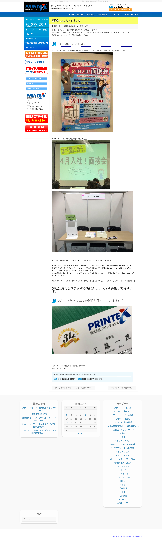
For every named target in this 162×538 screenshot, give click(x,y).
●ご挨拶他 (122, 496)
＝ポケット (122, 481)
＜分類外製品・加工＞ (122, 463)
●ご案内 (122, 499)
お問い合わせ (102, 15)
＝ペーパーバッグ (122, 477)
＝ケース (122, 470)
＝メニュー (122, 485)
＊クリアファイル (122, 441)
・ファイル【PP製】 (122, 411)
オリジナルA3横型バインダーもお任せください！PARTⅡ (73, 388)
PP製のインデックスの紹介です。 (122, 388)
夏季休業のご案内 (39, 414)
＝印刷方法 (122, 488)
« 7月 (80, 433)
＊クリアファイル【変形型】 (122, 448)
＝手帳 (122, 492)
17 (67, 423)
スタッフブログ (116, 15)
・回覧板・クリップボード (122, 430)
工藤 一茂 (57, 26)
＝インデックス (122, 466)
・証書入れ (122, 433)
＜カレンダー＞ (122, 455)
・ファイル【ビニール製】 (122, 415)
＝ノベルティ (122, 474)
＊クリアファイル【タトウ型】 (122, 444)
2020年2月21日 (69, 26)
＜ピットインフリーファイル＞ (122, 459)
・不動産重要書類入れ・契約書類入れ (122, 426)
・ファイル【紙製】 (122, 419)
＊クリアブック (122, 452)
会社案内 (90, 15)
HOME (71, 15)
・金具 (122, 437)
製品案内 (80, 15)
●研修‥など (83, 26)
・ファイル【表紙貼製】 (122, 422)
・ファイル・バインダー (122, 408)
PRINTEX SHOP (131, 15)
